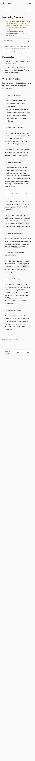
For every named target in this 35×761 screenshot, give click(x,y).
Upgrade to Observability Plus (16, 70)
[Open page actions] (8, 10)
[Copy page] (4, 10)
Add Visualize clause (15, 128)
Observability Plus (12, 31)
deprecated (21, 21)
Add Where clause (14, 162)
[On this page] (29, 10)
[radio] (18, 352)
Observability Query (12, 33)
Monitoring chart (11, 152)
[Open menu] (30, 3)
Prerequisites (8, 57)
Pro (25, 61)
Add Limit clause (14, 279)
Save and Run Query (15, 310)
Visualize (11, 133)
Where (7, 170)
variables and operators (15, 178)
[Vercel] (3, 3)
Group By (16, 247)
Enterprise (9, 64)
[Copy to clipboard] (28, 193)
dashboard (11, 106)
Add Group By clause (15, 233)
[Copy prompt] (28, 40)
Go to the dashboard (15, 95)
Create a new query (11, 79)
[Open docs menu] (13, 3)
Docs (9, 3)
